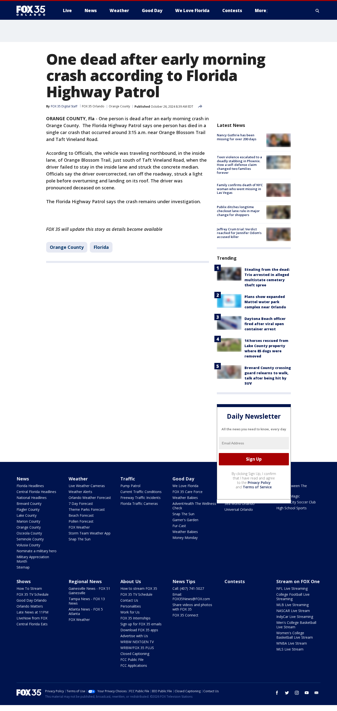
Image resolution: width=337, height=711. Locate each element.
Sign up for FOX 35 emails (141, 624)
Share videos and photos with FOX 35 (192, 607)
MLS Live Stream (289, 649)
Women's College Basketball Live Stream (294, 635)
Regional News (85, 581)
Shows (24, 581)
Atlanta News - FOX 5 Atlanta (86, 611)
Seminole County (30, 539)
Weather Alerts (80, 491)
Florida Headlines (30, 485)
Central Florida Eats (32, 624)
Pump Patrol (130, 485)
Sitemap (23, 567)
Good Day (183, 479)
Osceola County (29, 533)
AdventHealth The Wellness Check (194, 505)
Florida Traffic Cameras (139, 503)
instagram (297, 693)
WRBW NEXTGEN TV (137, 641)
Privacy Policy (259, 482)
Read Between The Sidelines (291, 488)
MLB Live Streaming (292, 604)
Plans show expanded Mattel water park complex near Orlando (265, 301)
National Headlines (32, 497)
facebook (277, 693)
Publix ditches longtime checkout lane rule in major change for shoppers (238, 211)
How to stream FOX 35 (138, 588)
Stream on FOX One (298, 581)
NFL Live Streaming (292, 588)
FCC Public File (132, 659)
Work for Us (130, 612)
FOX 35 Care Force (187, 491)
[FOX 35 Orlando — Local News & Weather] (33, 11)
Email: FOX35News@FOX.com (191, 596)
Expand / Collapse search (317, 10)
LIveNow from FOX (32, 618)
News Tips (183, 581)
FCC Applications (133, 665)
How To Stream (29, 588)
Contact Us (129, 600)
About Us (130, 581)
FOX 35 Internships (135, 618)
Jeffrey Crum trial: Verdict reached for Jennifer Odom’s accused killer (239, 233)
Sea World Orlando (240, 503)
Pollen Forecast (81, 521)
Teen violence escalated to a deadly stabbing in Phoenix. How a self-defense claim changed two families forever (239, 165)
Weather (78, 479)
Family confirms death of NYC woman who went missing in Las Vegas (240, 189)
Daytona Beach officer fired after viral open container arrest (265, 323)
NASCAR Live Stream (293, 610)
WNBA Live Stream (291, 643)
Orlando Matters (30, 606)
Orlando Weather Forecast (90, 497)
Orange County (119, 106)
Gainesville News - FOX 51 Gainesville (89, 590)
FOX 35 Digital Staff (64, 106)
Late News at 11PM (32, 612)
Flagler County (28, 509)
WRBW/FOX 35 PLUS (137, 647)
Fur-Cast (179, 525)
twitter (287, 693)
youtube (307, 693)
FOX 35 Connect (185, 615)
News (23, 479)
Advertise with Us (134, 635)
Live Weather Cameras (87, 485)
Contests (235, 581)
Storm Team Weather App (90, 533)
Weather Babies (185, 497)
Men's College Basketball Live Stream (296, 624)
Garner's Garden (185, 519)
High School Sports (291, 508)
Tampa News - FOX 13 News (87, 601)
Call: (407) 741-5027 (188, 588)
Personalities (130, 606)
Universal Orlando (239, 509)
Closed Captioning (134, 653)
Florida (101, 247)
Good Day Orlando (32, 600)
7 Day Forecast (81, 503)
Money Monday (185, 537)
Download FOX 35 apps (139, 630)
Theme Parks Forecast (87, 509)
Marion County (28, 521)
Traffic (127, 479)
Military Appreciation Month (33, 559)
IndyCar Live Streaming (294, 616)
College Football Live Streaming (293, 596)
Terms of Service (257, 487)
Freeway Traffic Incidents (140, 497)
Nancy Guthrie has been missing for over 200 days (236, 137)
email (316, 693)
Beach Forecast (81, 515)
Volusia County (28, 545)
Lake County (27, 515)
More (260, 10)
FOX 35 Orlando (93, 106)
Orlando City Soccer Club (296, 502)
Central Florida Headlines (36, 491)
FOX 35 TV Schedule (33, 594)
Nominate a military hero (36, 551)
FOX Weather (79, 527)
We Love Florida (185, 485)
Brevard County (29, 503)
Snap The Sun (80, 539)
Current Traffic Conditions (141, 491)
